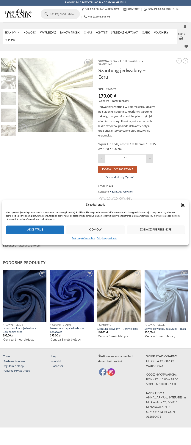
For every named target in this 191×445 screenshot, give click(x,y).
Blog (53, 356)
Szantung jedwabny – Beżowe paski (117, 329)
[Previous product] (185, 60)
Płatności (57, 366)
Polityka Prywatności (17, 370)
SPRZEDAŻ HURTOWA (124, 32)
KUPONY (10, 40)
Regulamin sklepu (14, 366)
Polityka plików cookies (83, 238)
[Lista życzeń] (186, 46)
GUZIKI (146, 32)
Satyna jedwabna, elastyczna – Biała (165, 329)
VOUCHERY (161, 32)
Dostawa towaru (14, 361)
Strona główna (109, 61)
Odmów (95, 229)
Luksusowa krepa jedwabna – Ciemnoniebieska (20, 330)
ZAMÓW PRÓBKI (70, 32)
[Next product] (179, 60)
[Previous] (24, 95)
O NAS (88, 32)
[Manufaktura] (18, 14)
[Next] (86, 95)
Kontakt (56, 361)
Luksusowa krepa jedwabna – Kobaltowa (67, 330)
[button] (183, 205)
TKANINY (10, 32)
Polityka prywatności (107, 238)
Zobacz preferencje (156, 229)
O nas (6, 356)
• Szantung (116, 192)
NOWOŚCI (30, 32)
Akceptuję (35, 229)
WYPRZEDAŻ (48, 32)
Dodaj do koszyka (118, 169)
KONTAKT (101, 32)
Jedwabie (131, 61)
